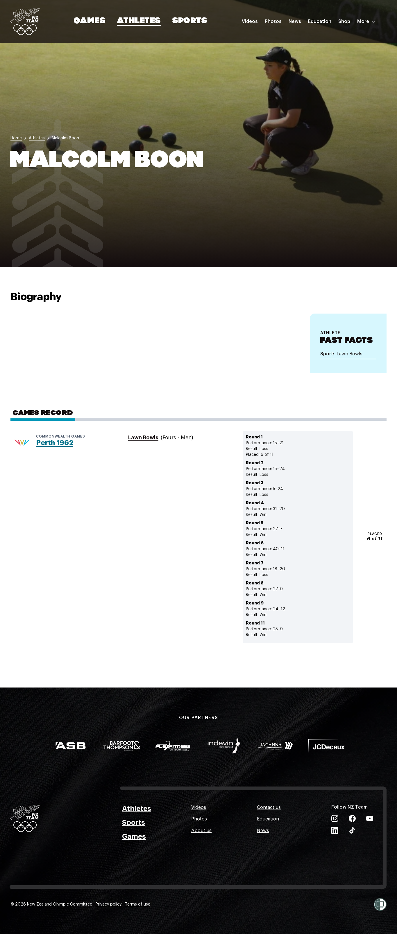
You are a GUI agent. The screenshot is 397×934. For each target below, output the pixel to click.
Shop (344, 21)
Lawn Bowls (143, 437)
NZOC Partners (324, 73)
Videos (250, 21)
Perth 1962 (54, 442)
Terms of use (137, 904)
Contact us (269, 807)
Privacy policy (108, 904)
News (295, 21)
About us (201, 830)
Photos (273, 21)
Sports (190, 21)
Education (319, 21)
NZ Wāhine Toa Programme (338, 96)
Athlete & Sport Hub (330, 50)
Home (16, 138)
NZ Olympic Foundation (334, 85)
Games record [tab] (43, 413)
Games (90, 21)
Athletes (139, 21)
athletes (37, 138)
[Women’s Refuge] (380, 904)
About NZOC (322, 38)
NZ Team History (326, 62)
